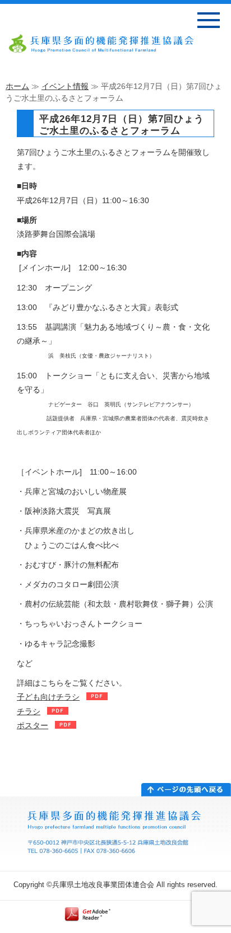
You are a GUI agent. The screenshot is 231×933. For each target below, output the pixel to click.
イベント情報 (65, 86)
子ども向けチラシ (48, 696)
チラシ (28, 711)
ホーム (17, 86)
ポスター (32, 725)
